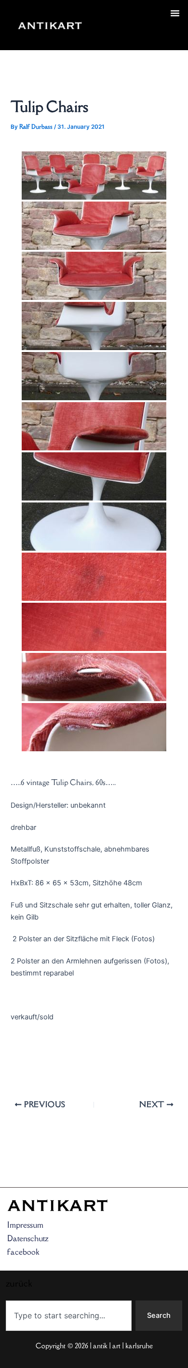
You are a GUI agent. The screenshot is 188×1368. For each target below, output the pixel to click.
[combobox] (69, 1315)
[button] (175, 13)
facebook (23, 1251)
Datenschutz (28, 1238)
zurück (107, 36)
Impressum (25, 1224)
